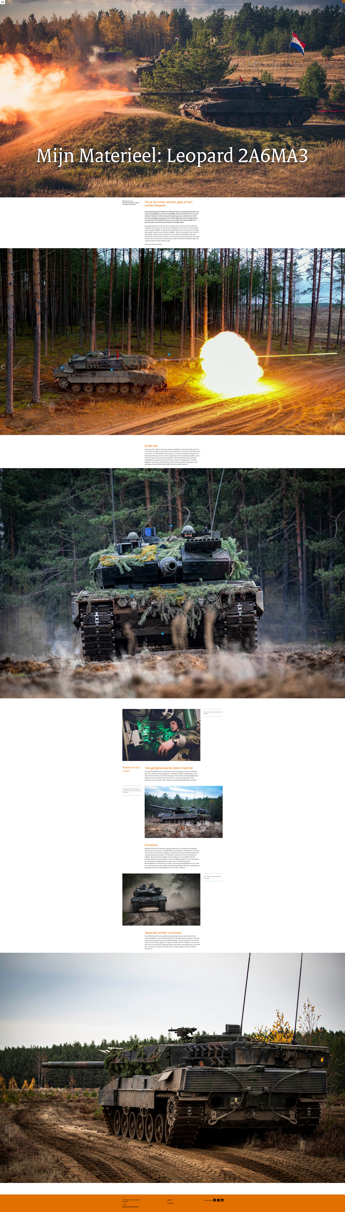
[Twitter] (218, 1200)
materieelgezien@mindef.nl (130, 1207)
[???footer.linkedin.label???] (222, 1200)
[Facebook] (214, 1200)
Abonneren (170, 1203)
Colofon (169, 1200)
